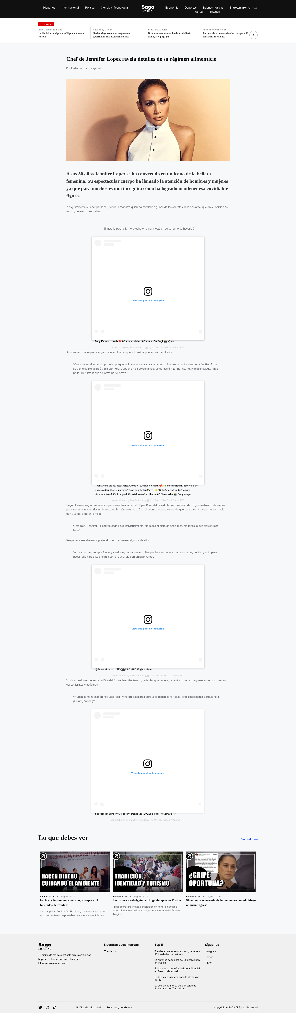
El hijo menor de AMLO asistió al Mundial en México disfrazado (177, 970)
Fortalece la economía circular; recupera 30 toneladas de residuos (177, 953)
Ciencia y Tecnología (114, 7)
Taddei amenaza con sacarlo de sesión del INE (177, 978)
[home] (148, 8)
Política (90, 7)
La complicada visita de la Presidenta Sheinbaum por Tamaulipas (175, 987)
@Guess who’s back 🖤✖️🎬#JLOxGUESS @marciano (123, 669)
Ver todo (246, 839)
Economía (171, 7)
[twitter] (47, 1007)
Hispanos (49, 7)
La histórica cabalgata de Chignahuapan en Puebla (177, 961)
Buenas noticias (213, 7)
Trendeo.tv (110, 951)
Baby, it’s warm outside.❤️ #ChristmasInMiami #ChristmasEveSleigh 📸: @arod (135, 341)
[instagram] (40, 1007)
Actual (199, 11)
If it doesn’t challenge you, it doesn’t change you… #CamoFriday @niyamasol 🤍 (135, 813)
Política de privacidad (88, 1007)
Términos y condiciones (120, 1007)
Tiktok (208, 962)
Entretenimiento (240, 7)
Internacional (70, 7)
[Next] (253, 35)
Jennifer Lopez (137, 347)
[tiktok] (54, 1007)
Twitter (209, 957)
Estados (215, 11)
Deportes (191, 7)
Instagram (210, 951)
